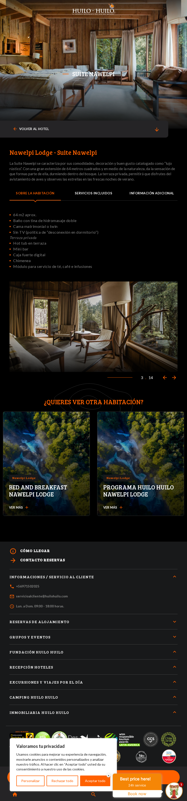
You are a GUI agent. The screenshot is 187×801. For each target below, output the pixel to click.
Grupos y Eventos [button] (29, 636)
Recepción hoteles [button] (31, 666)
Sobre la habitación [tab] (35, 193)
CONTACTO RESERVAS (37, 560)
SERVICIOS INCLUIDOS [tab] (93, 193)
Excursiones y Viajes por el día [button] (46, 682)
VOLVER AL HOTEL (31, 129)
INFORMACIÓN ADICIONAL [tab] (152, 193)
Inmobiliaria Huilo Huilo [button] (39, 712)
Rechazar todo (62, 781)
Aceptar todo (95, 781)
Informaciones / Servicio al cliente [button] (51, 576)
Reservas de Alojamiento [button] (39, 621)
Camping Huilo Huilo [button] (33, 697)
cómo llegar (29, 551)
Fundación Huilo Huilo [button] (36, 651)
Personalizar (30, 781)
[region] (63, 764)
